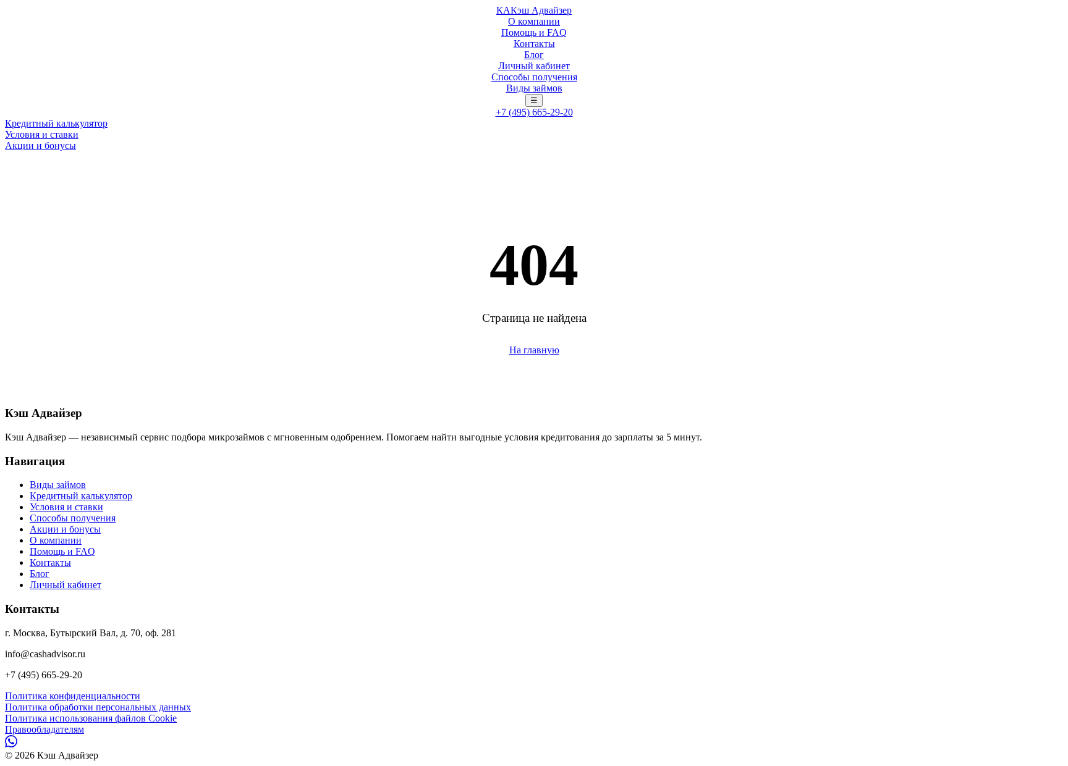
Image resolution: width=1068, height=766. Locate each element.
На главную (534, 350)
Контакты (534, 43)
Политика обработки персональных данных (98, 707)
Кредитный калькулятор (56, 123)
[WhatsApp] (11, 744)
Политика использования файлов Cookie (91, 718)
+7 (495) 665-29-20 (534, 112)
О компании (534, 21)
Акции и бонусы (40, 145)
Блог (534, 54)
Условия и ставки (41, 134)
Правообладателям (44, 729)
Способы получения (534, 77)
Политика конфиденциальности (72, 696)
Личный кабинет (534, 66)
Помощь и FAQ (534, 32)
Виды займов (534, 88)
